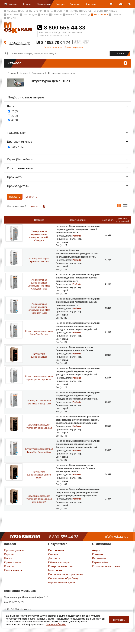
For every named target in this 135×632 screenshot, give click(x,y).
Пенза (44, 14)
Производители (14, 550)
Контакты (90, 4)
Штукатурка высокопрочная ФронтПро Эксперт (39, 332)
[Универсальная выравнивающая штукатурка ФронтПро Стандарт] (14, 233)
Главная (12, 72)
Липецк (112, 11)
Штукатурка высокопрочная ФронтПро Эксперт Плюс (39, 378)
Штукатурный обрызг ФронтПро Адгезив (39, 260)
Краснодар (29, 14)
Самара (117, 14)
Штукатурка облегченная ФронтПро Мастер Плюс (39, 402)
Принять (119, 619)
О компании (44, 4)
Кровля (9, 566)
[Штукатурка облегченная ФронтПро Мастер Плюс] (14, 399)
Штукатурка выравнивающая (39, 355)
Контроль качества (60, 566)
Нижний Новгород (77, 14)
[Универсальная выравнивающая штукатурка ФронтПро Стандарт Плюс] (14, 281)
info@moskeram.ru (116, 536)
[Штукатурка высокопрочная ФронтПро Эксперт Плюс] (14, 375)
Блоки (8, 558)
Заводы (60, 4)
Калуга (60, 11)
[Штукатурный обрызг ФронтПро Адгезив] (14, 257)
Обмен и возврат (59, 562)
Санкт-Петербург (31, 11)
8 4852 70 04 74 (55, 42)
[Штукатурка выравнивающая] (14, 354)
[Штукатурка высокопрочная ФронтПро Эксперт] (14, 329)
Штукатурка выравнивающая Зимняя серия (39, 474)
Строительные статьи (106, 566)
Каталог (26, 4)
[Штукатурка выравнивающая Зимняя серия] (14, 472)
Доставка (75, 4)
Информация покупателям (65, 574)
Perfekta (76, 235)
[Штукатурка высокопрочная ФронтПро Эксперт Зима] (14, 447)
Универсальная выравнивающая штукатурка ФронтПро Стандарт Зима (39, 308)
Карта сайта (100, 562)
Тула (50, 11)
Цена (33, 206)
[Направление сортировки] (44, 206)
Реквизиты (99, 558)
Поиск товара (13, 570)
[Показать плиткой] (119, 206)
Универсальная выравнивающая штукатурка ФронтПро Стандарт (39, 236)
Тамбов (57, 14)
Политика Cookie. (56, 624)
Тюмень (12, 18)
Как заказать (56, 550)
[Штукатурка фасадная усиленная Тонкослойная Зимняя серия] (14, 496)
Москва (12, 11)
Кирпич (9, 554)
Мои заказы (55, 570)
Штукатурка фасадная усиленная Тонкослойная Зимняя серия (39, 498)
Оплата (53, 554)
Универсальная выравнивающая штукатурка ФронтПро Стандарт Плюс (39, 284)
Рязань (74, 11)
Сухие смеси (38, 72)
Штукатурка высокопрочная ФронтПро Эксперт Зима (39, 450)
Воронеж (13, 14)
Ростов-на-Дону (93, 11)
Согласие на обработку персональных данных (63, 580)
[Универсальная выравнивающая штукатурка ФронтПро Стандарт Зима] (14, 305)
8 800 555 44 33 (64, 27)
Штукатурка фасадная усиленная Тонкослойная (39, 426)
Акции (96, 550)
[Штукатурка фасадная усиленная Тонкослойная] (14, 423)
